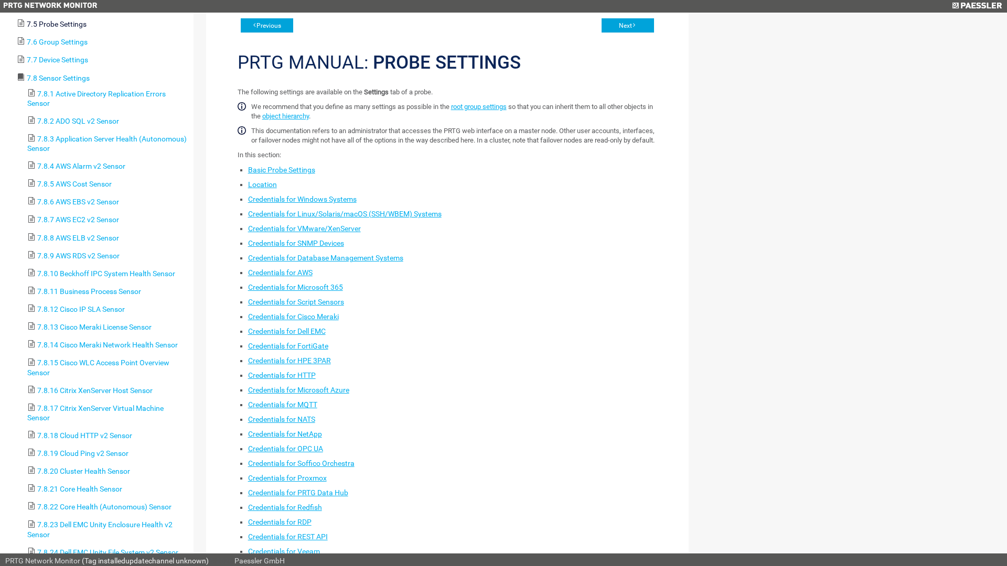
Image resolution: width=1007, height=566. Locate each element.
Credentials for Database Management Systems (325, 258)
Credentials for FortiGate (288, 346)
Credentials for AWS (280, 272)
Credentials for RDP (280, 522)
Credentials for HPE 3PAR (289, 360)
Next (625, 25)
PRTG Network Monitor (42, 561)
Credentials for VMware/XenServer (304, 228)
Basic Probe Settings (281, 170)
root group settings (479, 107)
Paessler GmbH (259, 561)
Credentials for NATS (281, 419)
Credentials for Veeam (284, 551)
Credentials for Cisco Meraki (293, 316)
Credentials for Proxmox (287, 478)
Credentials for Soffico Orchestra (301, 463)
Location (262, 184)
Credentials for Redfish (285, 507)
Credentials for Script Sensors (296, 302)
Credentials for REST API (288, 536)
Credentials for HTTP (282, 375)
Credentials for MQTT (282, 404)
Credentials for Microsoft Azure (298, 390)
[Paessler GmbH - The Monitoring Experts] (977, 6)
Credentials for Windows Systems (302, 199)
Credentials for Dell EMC (287, 331)
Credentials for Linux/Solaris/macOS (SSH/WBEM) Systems (345, 214)
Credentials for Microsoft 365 (295, 287)
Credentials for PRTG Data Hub (298, 492)
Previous (268, 25)
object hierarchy (285, 116)
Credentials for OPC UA (285, 448)
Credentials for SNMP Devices (296, 243)
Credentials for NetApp (285, 434)
